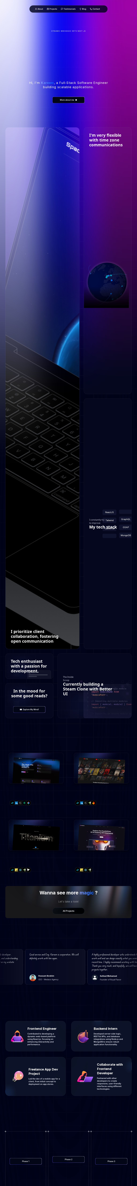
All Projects (68, 911)
